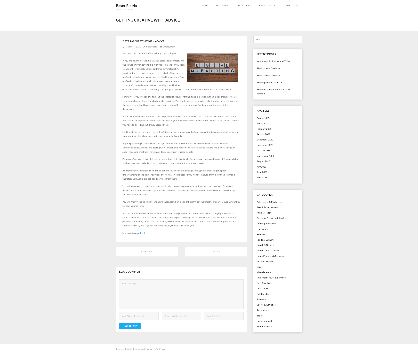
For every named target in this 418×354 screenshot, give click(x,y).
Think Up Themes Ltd (134, 349)
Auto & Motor (264, 212)
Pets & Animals (264, 283)
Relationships (264, 293)
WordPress (160, 349)
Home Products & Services (270, 255)
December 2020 (265, 139)
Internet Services (266, 261)
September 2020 (265, 155)
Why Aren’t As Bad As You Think (273, 61)
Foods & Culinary (265, 239)
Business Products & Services (272, 218)
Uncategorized (264, 321)
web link (141, 232)
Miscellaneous (264, 272)
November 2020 (265, 145)
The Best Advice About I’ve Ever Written (273, 91)
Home (205, 5)
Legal (259, 266)
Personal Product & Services (271, 277)
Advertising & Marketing (269, 201)
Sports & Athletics (266, 304)
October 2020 (264, 150)
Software (261, 299)
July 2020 (261, 166)
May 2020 (262, 177)
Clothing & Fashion (266, 223)
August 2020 (263, 161)
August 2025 (263, 117)
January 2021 (263, 134)
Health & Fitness (265, 245)
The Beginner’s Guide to (269, 82)
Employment (169, 46)
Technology (263, 310)
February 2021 (264, 128)
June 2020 (262, 172)
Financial (261, 234)
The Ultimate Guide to (268, 68)
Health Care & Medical (268, 250)
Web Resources (265, 326)
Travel (260, 315)
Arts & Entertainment (268, 207)
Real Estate (262, 288)
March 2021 (263, 123)
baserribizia (151, 46)
